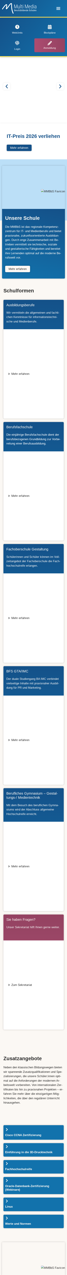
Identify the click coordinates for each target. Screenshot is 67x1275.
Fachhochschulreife (18, 1169)
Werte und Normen (18, 1223)
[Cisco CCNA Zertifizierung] (7, 1129)
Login (17, 49)
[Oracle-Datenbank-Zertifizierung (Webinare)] (7, 1180)
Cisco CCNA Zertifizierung (23, 1135)
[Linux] (7, 1201)
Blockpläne (50, 32)
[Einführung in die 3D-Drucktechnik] (7, 1146)
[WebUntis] (17, 27)
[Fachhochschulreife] (7, 1163)
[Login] (17, 43)
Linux (9, 1206)
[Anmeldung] (50, 43)
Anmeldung (49, 47)
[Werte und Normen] (7, 1218)
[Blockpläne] (50, 27)
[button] (58, 8)
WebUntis (17, 32)
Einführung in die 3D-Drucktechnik (28, 1152)
